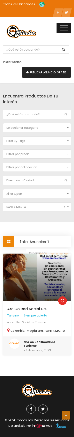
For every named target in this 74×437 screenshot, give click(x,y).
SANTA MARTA (55, 331)
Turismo (13, 315)
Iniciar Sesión (12, 62)
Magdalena (35, 331)
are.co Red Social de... (27, 308)
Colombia (17, 331)
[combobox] (37, 127)
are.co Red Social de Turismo (39, 344)
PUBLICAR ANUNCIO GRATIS (48, 72)
